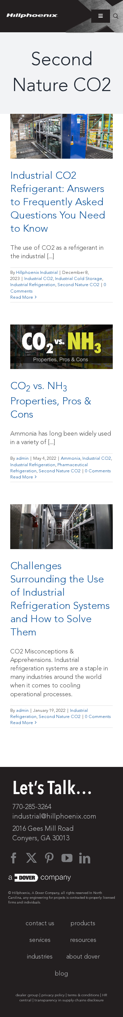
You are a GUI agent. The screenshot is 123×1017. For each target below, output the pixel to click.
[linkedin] (84, 858)
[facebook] (13, 858)
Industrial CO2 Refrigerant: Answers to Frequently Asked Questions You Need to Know (57, 202)
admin (22, 458)
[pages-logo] (32, 16)
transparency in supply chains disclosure (69, 1000)
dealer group (27, 995)
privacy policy (53, 995)
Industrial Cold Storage (78, 278)
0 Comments (98, 471)
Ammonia (70, 458)
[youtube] (67, 858)
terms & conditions (83, 995)
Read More (21, 297)
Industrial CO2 (38, 278)
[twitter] (31, 858)
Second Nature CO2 (78, 284)
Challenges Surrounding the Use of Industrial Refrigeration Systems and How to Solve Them (60, 599)
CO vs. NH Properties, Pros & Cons (50, 400)
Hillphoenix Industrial (37, 272)
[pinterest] (49, 858)
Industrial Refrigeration (32, 284)
